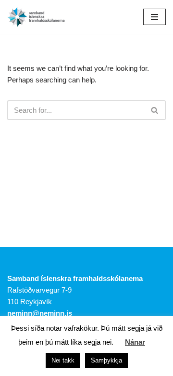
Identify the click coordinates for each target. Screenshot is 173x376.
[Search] (155, 110)
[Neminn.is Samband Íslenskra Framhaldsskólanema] (36, 17)
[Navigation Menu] (154, 17)
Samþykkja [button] (106, 360)
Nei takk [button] (62, 360)
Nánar (135, 342)
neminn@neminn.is (39, 313)
